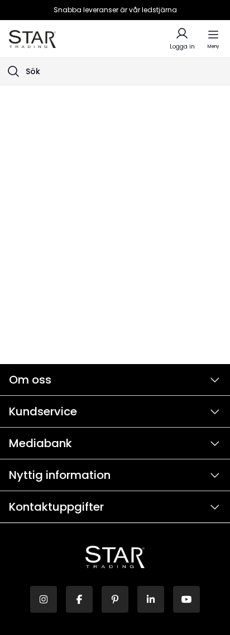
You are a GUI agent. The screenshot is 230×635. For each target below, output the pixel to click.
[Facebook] (79, 599)
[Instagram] (43, 599)
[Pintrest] (115, 599)
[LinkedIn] (150, 599)
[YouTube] (186, 599)
